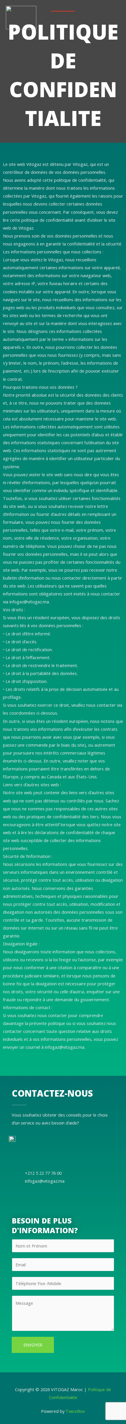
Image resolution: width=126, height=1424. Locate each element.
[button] (118, 20)
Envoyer (32, 1345)
